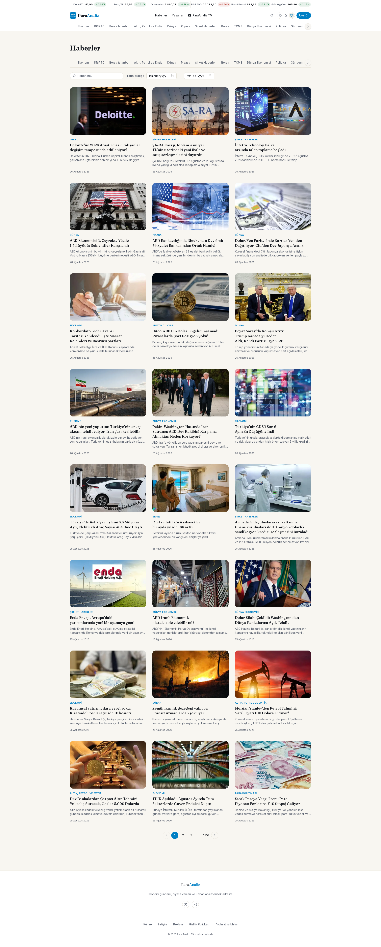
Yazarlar (177, 15)
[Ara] (271, 15)
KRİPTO (99, 26)
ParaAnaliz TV (202, 15)
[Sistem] (291, 15)
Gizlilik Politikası (199, 924)
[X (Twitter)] (185, 904)
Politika (281, 26)
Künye (147, 924)
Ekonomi (83, 26)
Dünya (171, 26)
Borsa (225, 26)
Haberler (161, 15)
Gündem (296, 26)
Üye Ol (303, 15)
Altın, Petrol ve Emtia (148, 26)
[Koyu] (286, 15)
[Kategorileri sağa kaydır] (308, 26)
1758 (206, 835)
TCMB (238, 26)
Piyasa (185, 26)
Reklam (178, 924)
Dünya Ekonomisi (259, 26)
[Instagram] (195, 904)
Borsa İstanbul (119, 26)
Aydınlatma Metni (227, 924)
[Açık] (280, 15)
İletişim (162, 924)
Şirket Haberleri (205, 26)
